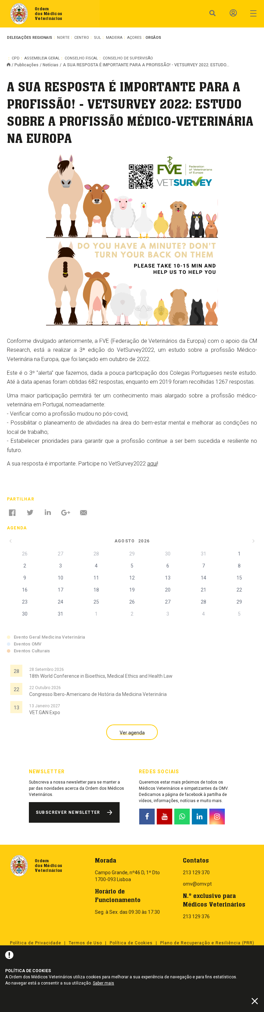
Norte (63, 37)
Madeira (114, 37)
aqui (152, 463)
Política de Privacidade (35, 943)
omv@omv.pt (197, 884)
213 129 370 (196, 872)
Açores (134, 37)
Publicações (26, 65)
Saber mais (103, 983)
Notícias (50, 65)
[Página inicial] (10, 65)
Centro (81, 37)
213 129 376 (196, 916)
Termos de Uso (85, 943)
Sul (97, 37)
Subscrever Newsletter (68, 812)
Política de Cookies (131, 943)
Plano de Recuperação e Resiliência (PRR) (207, 943)
